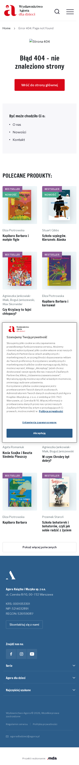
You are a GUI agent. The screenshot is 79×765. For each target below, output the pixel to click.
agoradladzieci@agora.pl (25, 736)
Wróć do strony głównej (39, 85)
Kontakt (19, 140)
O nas (17, 124)
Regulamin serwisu (17, 724)
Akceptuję (39, 432)
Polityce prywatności (51, 411)
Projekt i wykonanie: (34, 758)
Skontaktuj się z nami (24, 624)
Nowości (19, 132)
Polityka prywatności (45, 724)
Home (7, 28)
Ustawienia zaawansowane (39, 422)
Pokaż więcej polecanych (40, 547)
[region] (39, 382)
